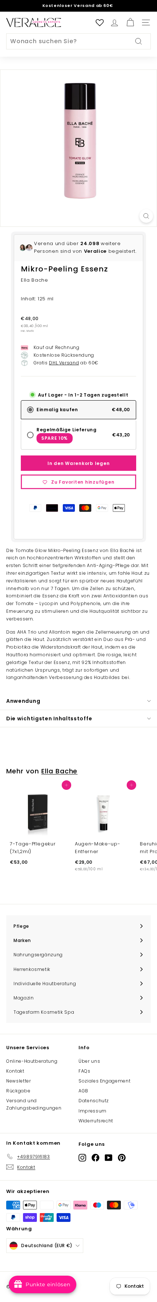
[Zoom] (146, 216)
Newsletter (18, 1081)
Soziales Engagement (104, 1081)
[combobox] (78, 41)
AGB (83, 1091)
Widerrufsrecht (95, 1121)
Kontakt (15, 1071)
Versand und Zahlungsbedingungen (33, 1104)
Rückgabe (18, 1091)
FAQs (84, 1071)
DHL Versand (64, 363)
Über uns (89, 1061)
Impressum (92, 1111)
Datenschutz (93, 1100)
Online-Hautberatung (31, 1061)
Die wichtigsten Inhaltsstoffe (49, 718)
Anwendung (23, 701)
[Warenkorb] (130, 22)
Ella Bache (59, 771)
